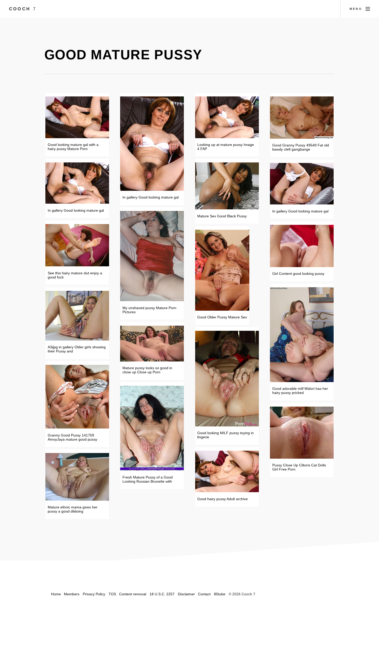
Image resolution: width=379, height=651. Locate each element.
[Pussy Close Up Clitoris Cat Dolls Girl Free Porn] (302, 433)
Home (56, 594)
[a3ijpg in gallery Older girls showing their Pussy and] (77, 316)
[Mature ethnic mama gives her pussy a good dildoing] (77, 477)
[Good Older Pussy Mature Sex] (222, 270)
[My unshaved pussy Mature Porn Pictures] (152, 256)
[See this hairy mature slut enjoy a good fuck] (77, 245)
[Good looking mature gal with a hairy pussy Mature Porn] (77, 117)
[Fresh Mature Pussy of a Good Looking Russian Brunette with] (152, 428)
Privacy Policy (94, 594)
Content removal (132, 594)
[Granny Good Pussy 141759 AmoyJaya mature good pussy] (77, 396)
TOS (112, 594)
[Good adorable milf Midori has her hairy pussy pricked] (302, 334)
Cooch (22, 8)
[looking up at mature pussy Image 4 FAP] (227, 117)
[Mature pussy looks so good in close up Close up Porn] (152, 343)
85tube (219, 594)
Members (71, 594)
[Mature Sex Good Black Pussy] (227, 185)
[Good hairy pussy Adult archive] (227, 471)
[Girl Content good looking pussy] (302, 246)
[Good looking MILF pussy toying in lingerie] (227, 378)
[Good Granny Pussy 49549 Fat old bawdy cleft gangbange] (302, 117)
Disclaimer (186, 594)
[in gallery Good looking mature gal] (77, 183)
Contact (204, 594)
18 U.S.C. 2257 (162, 594)
